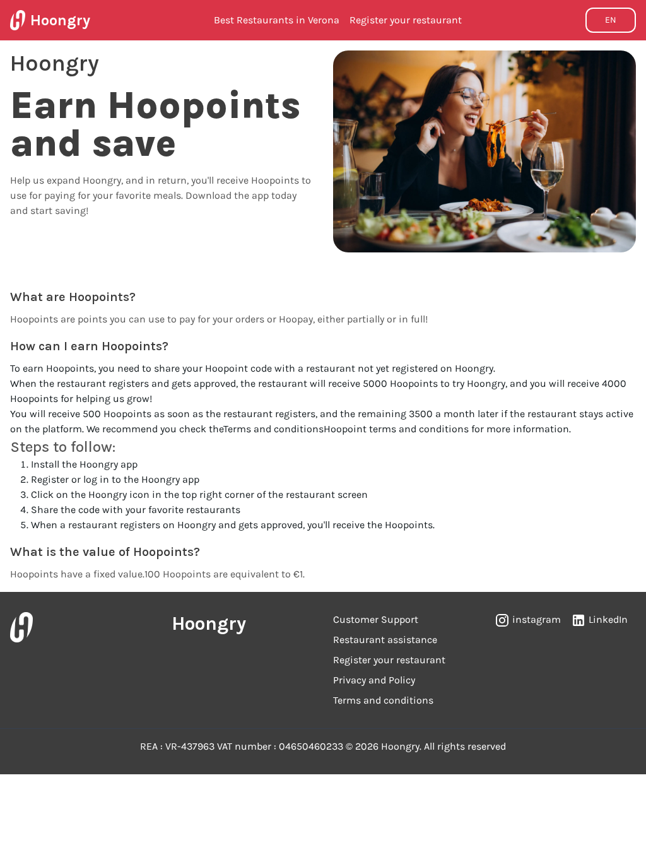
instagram (536, 619)
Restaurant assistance (385, 640)
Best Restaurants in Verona (276, 20)
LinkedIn (608, 619)
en (610, 20)
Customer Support (375, 619)
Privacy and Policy (374, 680)
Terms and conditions (273, 429)
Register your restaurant (405, 20)
